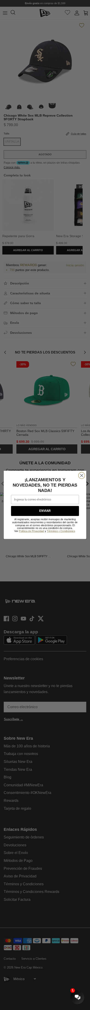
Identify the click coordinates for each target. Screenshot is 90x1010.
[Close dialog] (81, 475)
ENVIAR (45, 511)
